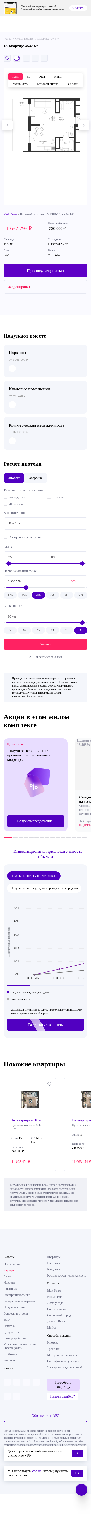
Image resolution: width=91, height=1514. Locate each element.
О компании (12, 1264)
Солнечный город (59, 1315)
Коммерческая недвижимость (66, 1275)
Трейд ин (53, 1349)
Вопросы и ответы (16, 1313)
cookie (37, 1471)
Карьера (9, 1270)
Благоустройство (15, 1338)
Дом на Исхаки (57, 1321)
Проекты (53, 1283)
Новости (9, 1282)
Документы (11, 1332)
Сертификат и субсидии (63, 1361)
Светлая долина (57, 1309)
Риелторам (11, 1288)
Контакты (10, 1360)
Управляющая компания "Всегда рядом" (20, 1346)
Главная (8, 38)
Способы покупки (59, 1335)
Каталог (9, 1368)
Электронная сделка (17, 1295)
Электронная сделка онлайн (65, 1367)
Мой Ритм (10, 214)
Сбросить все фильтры (48, 656)
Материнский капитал (62, 1355)
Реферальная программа (19, 1301)
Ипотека (52, 1342)
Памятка (9, 1326)
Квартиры (53, 1257)
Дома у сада (55, 1303)
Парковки (53, 1263)
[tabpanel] (36, 784)
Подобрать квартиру (63, 1384)
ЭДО (7, 1319)
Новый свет (55, 1296)
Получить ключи (15, 1307)
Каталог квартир (24, 38)
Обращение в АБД (45, 1415)
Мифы (51, 1327)
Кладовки (53, 1269)
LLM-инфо (11, 1354)
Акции (8, 1276)
